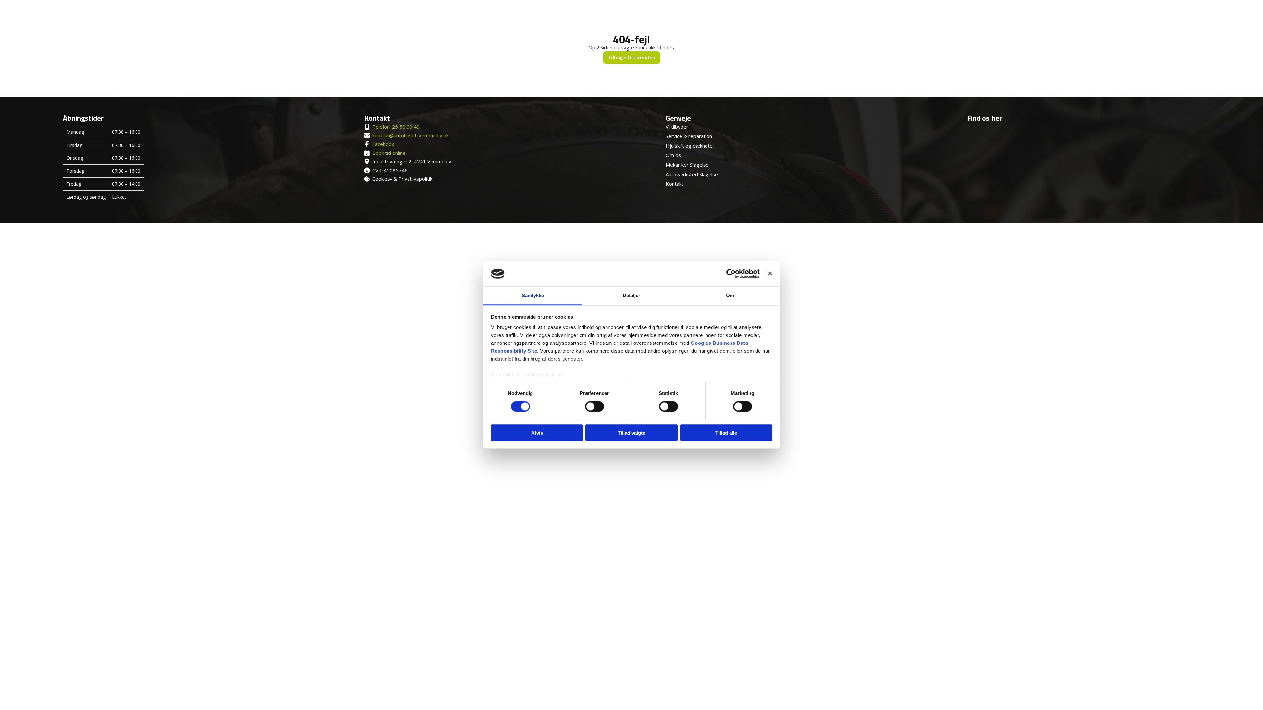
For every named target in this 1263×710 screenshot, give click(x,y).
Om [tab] (730, 295)
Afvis (537, 433)
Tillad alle (726, 433)
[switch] (594, 406)
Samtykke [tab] (533, 295)
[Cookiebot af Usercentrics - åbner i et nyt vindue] (731, 274)
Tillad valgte (631, 433)
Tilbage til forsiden (632, 57)
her (561, 374)
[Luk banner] (770, 274)
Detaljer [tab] (632, 295)
